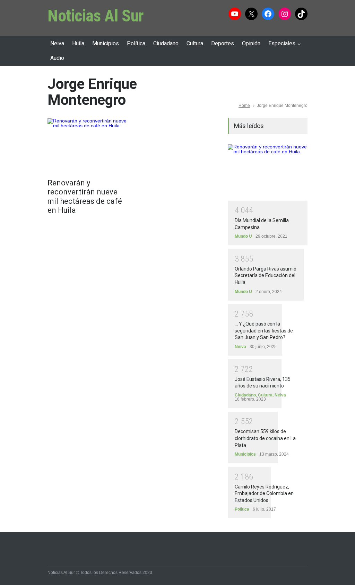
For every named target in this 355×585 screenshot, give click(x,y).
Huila (78, 43)
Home (244, 105)
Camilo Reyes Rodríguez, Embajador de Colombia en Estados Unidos (264, 493)
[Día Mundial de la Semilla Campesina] (268, 172)
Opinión (251, 43)
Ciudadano (166, 43)
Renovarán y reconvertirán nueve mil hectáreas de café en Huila (84, 196)
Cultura (195, 43)
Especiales (281, 43)
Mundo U (243, 236)
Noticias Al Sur (95, 16)
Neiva (57, 43)
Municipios (105, 43)
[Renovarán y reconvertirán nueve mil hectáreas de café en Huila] (87, 144)
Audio (57, 58)
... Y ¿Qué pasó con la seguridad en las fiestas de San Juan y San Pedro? (264, 330)
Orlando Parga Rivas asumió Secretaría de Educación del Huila (265, 275)
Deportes (222, 43)
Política (136, 43)
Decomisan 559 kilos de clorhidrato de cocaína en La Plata (265, 438)
